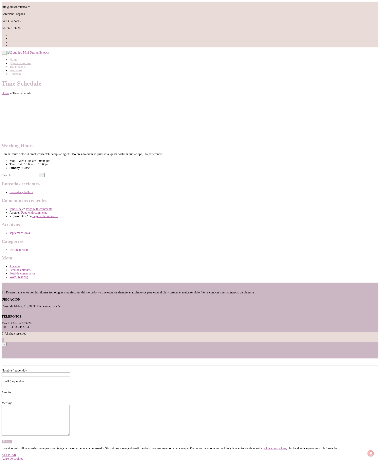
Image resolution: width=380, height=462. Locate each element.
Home (13, 59)
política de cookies (274, 448)
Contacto (15, 73)
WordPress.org (19, 277)
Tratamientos (18, 66)
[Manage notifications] (371, 453)
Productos (16, 70)
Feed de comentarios (22, 273)
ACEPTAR (9, 455)
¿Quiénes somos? (20, 63)
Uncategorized (19, 249)
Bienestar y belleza (21, 192)
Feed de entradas (20, 270)
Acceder (15, 266)
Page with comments (39, 209)
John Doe (16, 209)
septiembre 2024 (20, 233)
